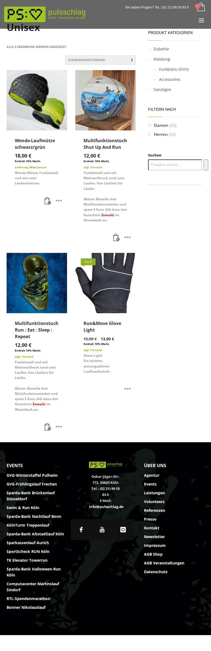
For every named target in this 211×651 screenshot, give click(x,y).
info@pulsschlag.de (106, 506)
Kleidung (162, 59)
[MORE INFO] (58, 201)
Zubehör (161, 49)
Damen (161, 125)
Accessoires (170, 79)
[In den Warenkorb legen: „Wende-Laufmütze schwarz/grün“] (47, 201)
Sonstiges (162, 89)
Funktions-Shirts (174, 69)
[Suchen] (206, 164)
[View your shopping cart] (201, 7)
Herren (161, 134)
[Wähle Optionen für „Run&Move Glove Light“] (127, 389)
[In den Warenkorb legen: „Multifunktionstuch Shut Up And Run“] (116, 238)
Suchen (155, 155)
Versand (96, 167)
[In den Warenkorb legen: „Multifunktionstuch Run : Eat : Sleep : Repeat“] (47, 427)
